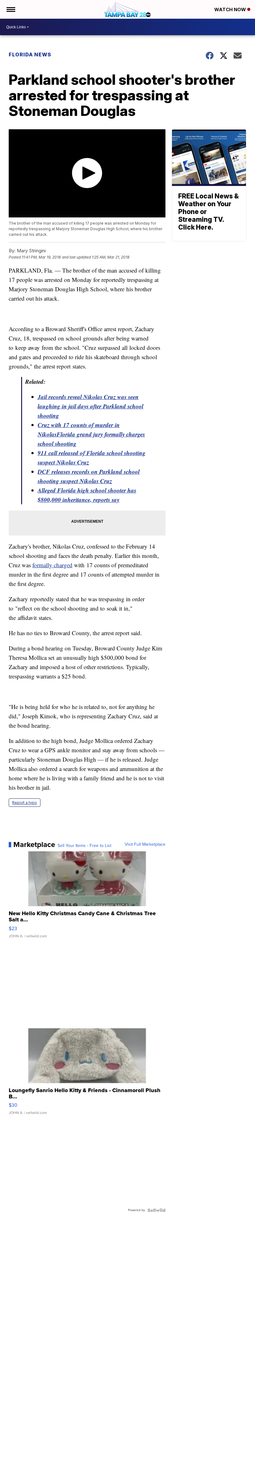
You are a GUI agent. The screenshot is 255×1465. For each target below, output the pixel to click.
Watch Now (230, 9)
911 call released (59, 453)
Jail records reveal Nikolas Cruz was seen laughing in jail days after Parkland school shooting (90, 406)
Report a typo (24, 802)
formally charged (52, 565)
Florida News (30, 54)
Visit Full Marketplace (145, 844)
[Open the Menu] (10, 9)
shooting (64, 443)
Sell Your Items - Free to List (84, 846)
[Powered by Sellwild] (156, 1210)
